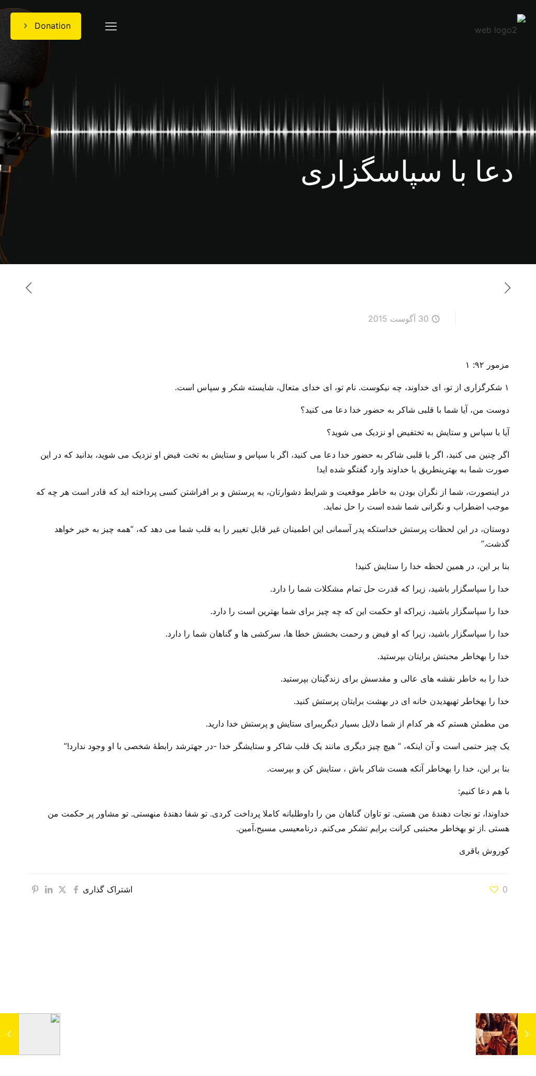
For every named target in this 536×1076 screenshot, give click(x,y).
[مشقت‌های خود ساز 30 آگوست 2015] (527, 1034)
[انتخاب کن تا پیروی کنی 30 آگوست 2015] (9, 1034)
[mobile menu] (111, 26)
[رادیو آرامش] (500, 26)
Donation (53, 25)
